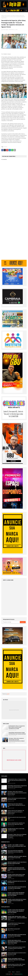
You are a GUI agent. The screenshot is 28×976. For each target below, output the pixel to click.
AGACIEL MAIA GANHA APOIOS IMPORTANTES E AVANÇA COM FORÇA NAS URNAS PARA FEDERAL (17, 942)
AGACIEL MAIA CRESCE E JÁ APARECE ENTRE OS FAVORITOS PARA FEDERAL (17, 887)
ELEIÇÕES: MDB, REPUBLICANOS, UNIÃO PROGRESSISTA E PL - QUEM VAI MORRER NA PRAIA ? (17, 918)
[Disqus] (14, 208)
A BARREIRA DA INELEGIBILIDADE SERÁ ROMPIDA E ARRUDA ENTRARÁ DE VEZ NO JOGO (16, 869)
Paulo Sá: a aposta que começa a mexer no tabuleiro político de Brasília (16, 947)
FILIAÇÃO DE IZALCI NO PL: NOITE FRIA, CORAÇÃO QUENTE (16, 829)
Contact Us (18, 971)
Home (9, 971)
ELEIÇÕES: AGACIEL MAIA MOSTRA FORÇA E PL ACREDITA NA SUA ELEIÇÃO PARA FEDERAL (17, 901)
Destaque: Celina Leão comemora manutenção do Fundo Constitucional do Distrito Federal (16, 740)
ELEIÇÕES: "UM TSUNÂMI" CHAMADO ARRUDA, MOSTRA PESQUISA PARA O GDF (17, 845)
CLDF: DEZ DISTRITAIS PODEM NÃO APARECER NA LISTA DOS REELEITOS (15, 851)
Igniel (8, 694)
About (13, 971)
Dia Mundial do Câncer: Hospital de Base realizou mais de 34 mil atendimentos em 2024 (17, 727)
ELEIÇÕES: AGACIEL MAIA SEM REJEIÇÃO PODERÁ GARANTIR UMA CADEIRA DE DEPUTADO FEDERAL (16, 894)
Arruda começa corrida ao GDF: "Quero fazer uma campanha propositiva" (16, 965)
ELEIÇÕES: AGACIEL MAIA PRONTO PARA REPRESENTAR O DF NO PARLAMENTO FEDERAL (16, 876)
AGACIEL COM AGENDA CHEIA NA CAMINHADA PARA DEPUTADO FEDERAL (16, 959)
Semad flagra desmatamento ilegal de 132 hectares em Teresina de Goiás (17, 733)
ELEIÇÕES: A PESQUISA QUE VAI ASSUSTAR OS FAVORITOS (17, 882)
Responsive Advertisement (14, 710)
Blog (21, 974)
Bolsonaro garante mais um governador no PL (17, 818)
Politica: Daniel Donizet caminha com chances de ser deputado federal (16, 823)
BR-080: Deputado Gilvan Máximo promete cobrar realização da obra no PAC (16, 805)
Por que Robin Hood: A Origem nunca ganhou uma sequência (16, 924)
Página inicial (3, 15)
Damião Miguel (5, 29)
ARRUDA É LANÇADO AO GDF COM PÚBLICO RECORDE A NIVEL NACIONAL (17, 863)
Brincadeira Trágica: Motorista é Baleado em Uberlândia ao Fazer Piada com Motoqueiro (17, 836)
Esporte (8, 15)
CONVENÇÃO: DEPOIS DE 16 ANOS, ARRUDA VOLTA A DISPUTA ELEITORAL (17, 857)
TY (13, 974)
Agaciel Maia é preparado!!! (14, 928)
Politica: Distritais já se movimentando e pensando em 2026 (17, 799)
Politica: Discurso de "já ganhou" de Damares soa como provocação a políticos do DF (16, 812)
